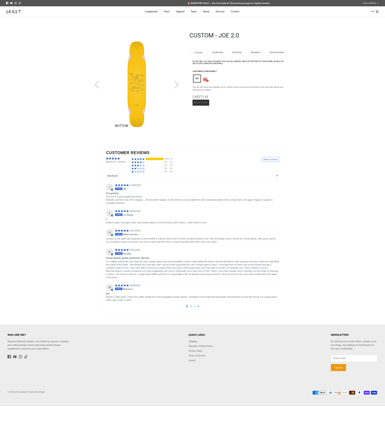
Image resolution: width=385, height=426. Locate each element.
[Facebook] (7, 3)
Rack (167, 11)
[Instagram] (15, 3)
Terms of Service (197, 355)
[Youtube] (11, 3)
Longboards (151, 11)
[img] (122, 185)
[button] (197, 78)
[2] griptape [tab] (218, 52)
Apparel (180, 11)
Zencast (220, 11)
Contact (235, 11)
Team (194, 11)
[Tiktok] (20, 3)
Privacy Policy (196, 351)
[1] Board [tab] (198, 53)
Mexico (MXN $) (369, 3)
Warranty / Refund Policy (201, 346)
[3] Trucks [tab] (237, 52)
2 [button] (191, 306)
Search (192, 360)
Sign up (338, 367)
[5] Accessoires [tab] (277, 52)
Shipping (193, 341)
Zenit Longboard (21, 392)
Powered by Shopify (36, 392)
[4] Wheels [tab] (255, 52)
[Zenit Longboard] (13, 11)
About (206, 11)
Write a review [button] (270, 159)
